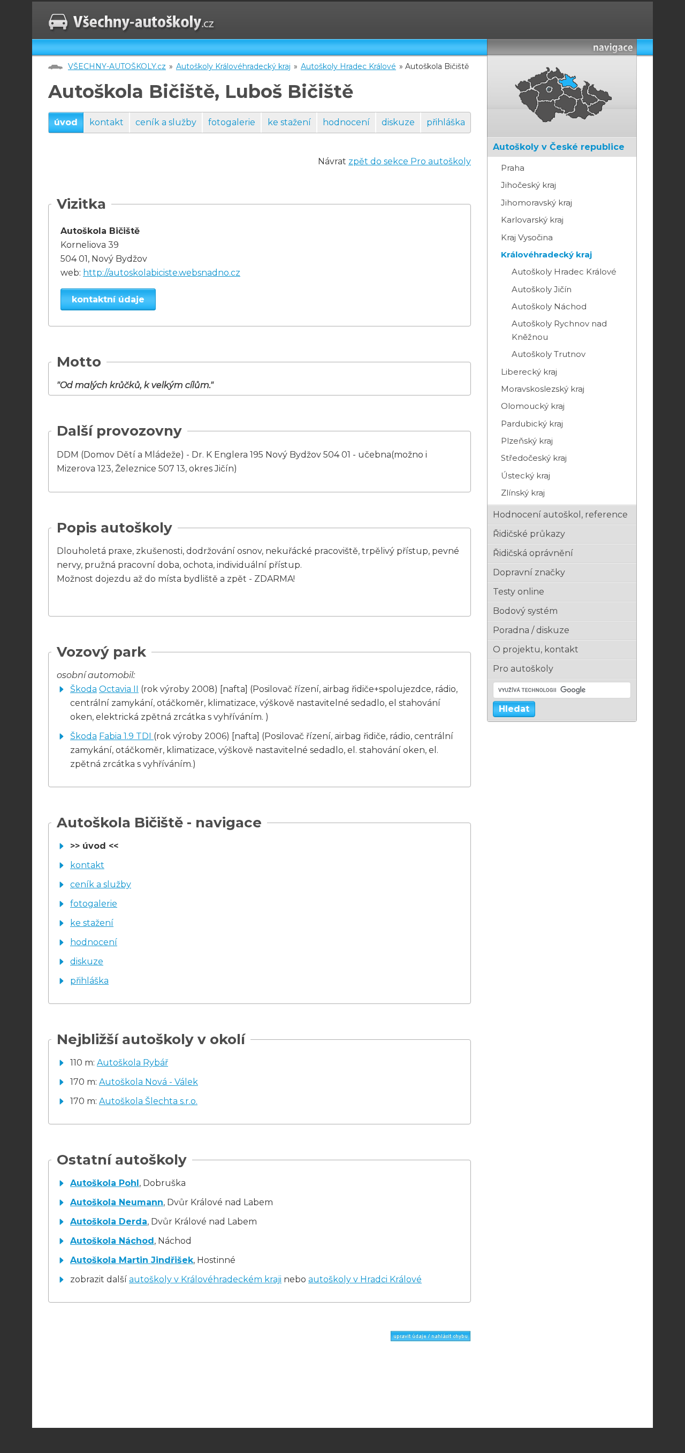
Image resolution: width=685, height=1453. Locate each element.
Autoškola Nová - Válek (148, 1082)
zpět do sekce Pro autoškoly (409, 161)
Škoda (83, 689)
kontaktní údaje (108, 299)
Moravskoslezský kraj (542, 389)
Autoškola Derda (108, 1221)
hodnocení (346, 122)
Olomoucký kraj (533, 406)
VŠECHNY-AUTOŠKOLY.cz (117, 66)
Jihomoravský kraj (536, 202)
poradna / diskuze (531, 630)
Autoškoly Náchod (549, 306)
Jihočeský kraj (528, 185)
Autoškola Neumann (116, 1202)
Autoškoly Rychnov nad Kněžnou (559, 329)
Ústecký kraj (525, 475)
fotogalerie (231, 122)
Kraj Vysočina (527, 237)
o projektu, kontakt (536, 649)
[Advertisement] (173, 1387)
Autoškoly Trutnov (548, 354)
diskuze (398, 122)
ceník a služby (165, 122)
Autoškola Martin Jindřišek (131, 1260)
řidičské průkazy (529, 534)
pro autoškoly (523, 669)
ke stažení (289, 122)
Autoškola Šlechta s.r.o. (148, 1101)
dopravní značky (529, 572)
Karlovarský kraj (532, 220)
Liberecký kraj (529, 372)
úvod (66, 122)
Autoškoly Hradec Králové (348, 66)
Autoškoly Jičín (542, 289)
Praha (512, 168)
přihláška (446, 122)
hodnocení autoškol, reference (560, 514)
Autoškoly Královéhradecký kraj (233, 66)
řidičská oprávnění (533, 553)
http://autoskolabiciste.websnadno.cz (161, 273)
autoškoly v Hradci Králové (365, 1279)
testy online (518, 592)
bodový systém (525, 611)
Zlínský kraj (523, 493)
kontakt (106, 122)
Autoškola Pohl (104, 1183)
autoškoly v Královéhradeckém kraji (205, 1279)
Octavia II (119, 689)
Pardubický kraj (532, 424)
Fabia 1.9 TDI (126, 736)
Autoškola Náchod (112, 1241)
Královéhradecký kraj (546, 254)
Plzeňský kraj (527, 441)
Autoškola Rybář (132, 1063)
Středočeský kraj (534, 458)
